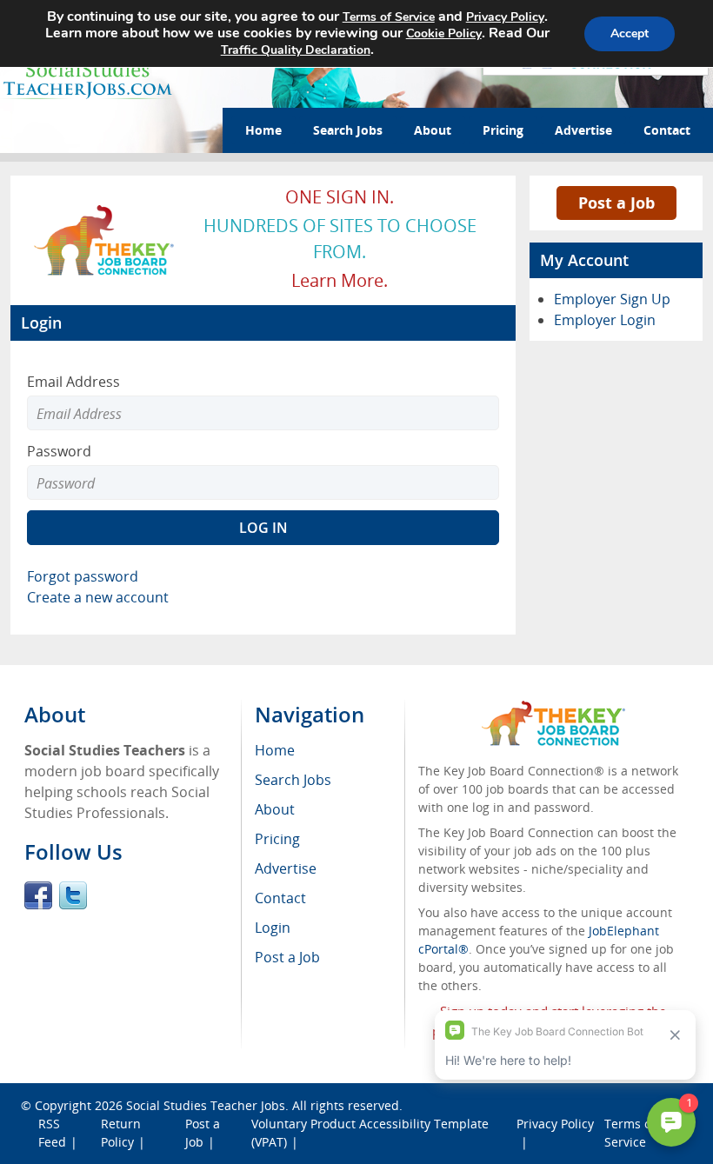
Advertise (583, 130)
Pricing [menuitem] (277, 838)
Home (263, 130)
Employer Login (605, 319)
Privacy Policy (505, 17)
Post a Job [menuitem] (287, 957)
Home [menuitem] (275, 750)
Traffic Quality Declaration (295, 50)
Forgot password (82, 576)
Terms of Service (389, 17)
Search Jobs (348, 130)
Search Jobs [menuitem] (293, 779)
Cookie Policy (444, 33)
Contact (666, 130)
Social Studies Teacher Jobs (205, 1105)
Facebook (38, 895)
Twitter (73, 895)
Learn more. (339, 280)
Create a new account (98, 597)
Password (59, 451)
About (432, 130)
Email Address (73, 381)
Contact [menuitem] (280, 898)
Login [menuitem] (272, 927)
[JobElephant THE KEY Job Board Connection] (105, 211)
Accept (629, 33)
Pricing (503, 130)
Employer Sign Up (612, 299)
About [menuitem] (275, 809)
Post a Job (616, 202)
